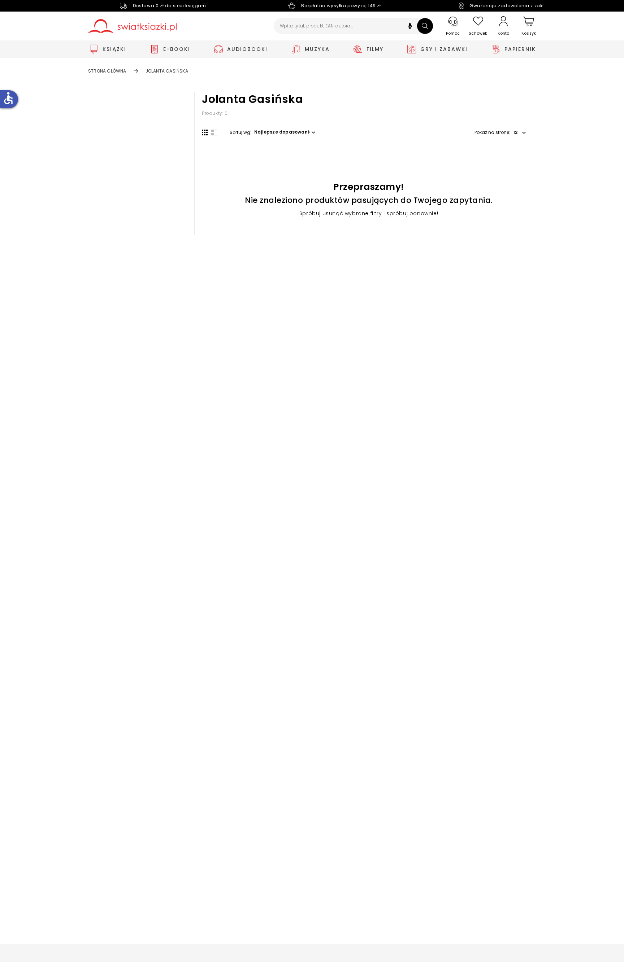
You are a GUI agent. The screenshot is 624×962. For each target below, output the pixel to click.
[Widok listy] (214, 132)
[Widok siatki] (205, 132)
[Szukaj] (425, 26)
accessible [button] (8, 98)
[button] (409, 26)
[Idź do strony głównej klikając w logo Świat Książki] (132, 26)
